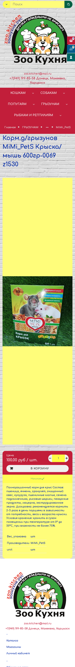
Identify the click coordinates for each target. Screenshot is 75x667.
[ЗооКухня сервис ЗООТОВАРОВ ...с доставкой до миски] (37, 39)
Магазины (13, 647)
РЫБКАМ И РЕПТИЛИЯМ (33, 115)
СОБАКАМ (48, 93)
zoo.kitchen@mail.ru (37, 73)
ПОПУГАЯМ (17, 104)
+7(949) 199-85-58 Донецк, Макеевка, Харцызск (37, 628)
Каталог (12, 640)
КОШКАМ (17, 93)
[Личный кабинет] (71, 57)
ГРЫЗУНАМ (50, 104)
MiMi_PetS (63, 127)
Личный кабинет (18, 653)
